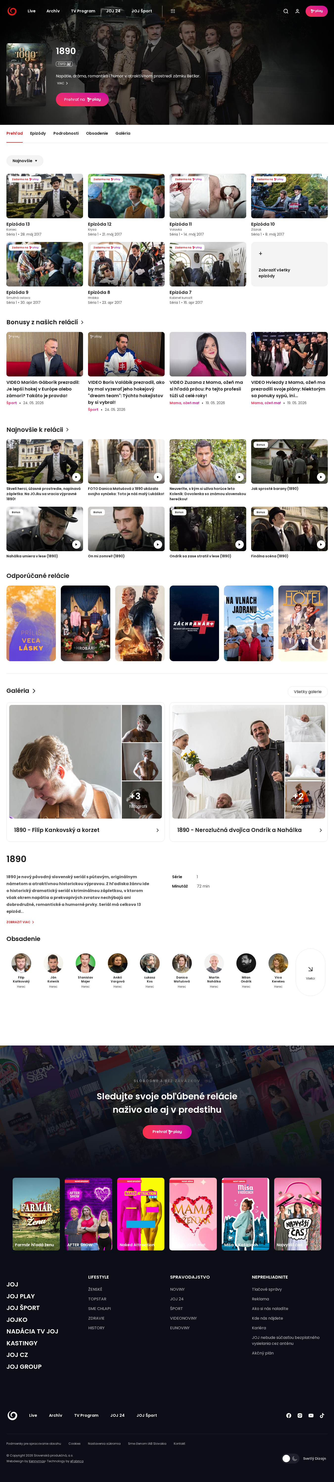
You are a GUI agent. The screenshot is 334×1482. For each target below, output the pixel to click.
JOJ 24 (113, 11)
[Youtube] (311, 1415)
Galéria (122, 133)
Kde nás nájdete (267, 1318)
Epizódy (38, 133)
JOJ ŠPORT (23, 1308)
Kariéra (259, 1328)
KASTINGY (22, 1343)
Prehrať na (74, 99)
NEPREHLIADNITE (270, 1277)
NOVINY (177, 1289)
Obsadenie (97, 133)
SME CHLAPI (99, 1308)
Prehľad (14, 133)
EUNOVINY (180, 1328)
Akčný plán (263, 1353)
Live (32, 11)
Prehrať (160, 1131)
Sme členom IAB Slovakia (147, 1443)
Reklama (260, 1299)
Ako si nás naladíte (270, 1308)
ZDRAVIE (96, 1318)
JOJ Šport (142, 11)
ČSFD (62, 64)
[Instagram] (300, 1415)
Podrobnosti (66, 133)
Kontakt (179, 1443)
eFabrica (77, 1461)
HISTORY (96, 1328)
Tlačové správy (267, 1289)
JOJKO (16, 1319)
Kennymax (37, 1461)
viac (60, 83)
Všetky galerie (308, 692)
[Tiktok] (322, 1415)
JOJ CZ (17, 1355)
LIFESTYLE (98, 1277)
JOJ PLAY (20, 1296)
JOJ (12, 1284)
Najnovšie (22, 161)
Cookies (74, 1443)
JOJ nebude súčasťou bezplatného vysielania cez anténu (286, 1340)
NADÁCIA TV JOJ (32, 1331)
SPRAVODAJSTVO (190, 1277)
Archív (53, 11)
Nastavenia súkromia (104, 1443)
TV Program (83, 11)
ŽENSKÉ (95, 1289)
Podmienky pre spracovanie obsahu (33, 1443)
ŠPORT (176, 1308)
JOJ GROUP (24, 1366)
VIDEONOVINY (183, 1318)
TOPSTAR (97, 1299)
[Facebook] (288, 1415)
